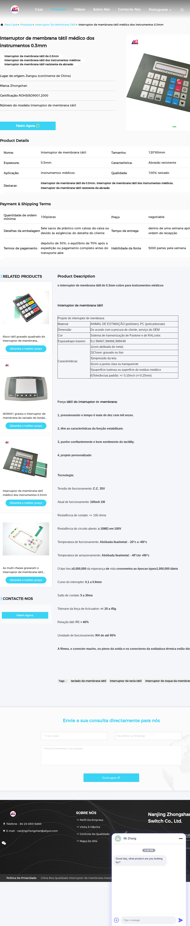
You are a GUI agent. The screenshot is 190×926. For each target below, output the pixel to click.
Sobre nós (101, 9)
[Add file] (116, 920)
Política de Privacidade (21, 878)
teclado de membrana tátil (88, 681)
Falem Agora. (25, 126)
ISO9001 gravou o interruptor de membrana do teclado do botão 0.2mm (24, 418)
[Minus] (180, 838)
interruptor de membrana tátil (55, 24)
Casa (39, 9)
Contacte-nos (129, 9)
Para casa (11, 24)
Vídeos (79, 9)
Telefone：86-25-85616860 (24, 824)
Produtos (58, 9)
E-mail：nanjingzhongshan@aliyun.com (32, 831)
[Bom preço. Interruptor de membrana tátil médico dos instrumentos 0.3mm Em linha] (26, 462)
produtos (26, 24)
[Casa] (15, 9)
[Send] (181, 920)
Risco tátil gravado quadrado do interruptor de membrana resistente (24, 340)
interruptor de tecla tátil (126, 681)
